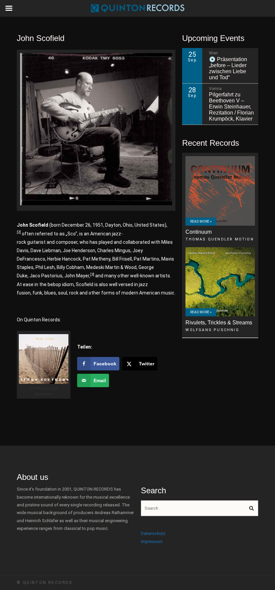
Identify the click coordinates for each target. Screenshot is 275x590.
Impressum (152, 541)
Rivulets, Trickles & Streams (218, 322)
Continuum (198, 232)
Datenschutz (153, 533)
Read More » (201, 221)
